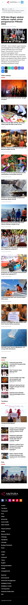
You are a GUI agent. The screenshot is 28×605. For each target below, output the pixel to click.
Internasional (5, 578)
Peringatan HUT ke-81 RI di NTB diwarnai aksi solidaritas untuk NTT (14, 248)
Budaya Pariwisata (6, 545)
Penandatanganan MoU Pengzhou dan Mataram (12, 479)
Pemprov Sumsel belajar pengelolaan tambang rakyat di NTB (13, 198)
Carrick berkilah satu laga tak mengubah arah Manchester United (17, 379)
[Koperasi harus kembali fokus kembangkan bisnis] (4, 395)
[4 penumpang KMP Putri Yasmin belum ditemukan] (14, 287)
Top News (4, 401)
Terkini (3, 505)
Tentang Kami (5, 588)
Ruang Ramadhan (6, 565)
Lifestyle (3, 542)
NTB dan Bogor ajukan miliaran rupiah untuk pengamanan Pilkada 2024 (13, 11)
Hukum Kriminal (5, 528)
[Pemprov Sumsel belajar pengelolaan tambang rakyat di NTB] (14, 188)
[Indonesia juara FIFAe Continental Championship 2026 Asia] (4, 365)
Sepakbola (4, 539)
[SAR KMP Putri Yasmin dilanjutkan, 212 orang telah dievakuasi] (14, 337)
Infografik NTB (5, 571)
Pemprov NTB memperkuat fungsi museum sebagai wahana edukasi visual (17, 429)
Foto (2, 462)
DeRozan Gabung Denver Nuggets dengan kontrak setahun (17, 386)
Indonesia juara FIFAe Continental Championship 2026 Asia (17, 364)
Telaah (3, 568)
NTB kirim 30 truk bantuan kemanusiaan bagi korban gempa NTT (14, 273)
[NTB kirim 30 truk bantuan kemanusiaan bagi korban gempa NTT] (14, 263)
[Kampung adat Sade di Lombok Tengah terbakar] (14, 88)
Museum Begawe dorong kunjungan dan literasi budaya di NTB (14, 148)
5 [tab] (18, 484)
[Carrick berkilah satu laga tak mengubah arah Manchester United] (4, 380)
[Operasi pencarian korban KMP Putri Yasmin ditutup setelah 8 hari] (14, 213)
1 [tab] (9, 484)
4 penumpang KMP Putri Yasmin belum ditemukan (13, 298)
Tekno (3, 560)
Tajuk (3, 554)
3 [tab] (14, 484)
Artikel (3, 552)
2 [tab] (11, 484)
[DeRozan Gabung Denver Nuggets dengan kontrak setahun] (4, 387)
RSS (2, 594)
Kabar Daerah (5, 524)
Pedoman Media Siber (7, 591)
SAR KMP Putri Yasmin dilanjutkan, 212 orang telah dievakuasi (13, 348)
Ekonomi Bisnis (5, 534)
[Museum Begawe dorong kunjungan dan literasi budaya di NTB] (14, 138)
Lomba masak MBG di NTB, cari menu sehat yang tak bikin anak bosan (13, 123)
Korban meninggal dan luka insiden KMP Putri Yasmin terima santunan (13, 323)
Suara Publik (4, 522)
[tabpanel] (14, 474)
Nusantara (4, 519)
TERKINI (3, 358)
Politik (3, 531)
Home (6, 9)
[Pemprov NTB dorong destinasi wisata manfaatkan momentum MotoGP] (14, 163)
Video (10, 9)
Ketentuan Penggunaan (8, 580)
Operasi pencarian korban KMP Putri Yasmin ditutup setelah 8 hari (12, 223)
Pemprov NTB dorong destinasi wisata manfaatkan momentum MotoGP (13, 173)
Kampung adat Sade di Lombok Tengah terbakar (13, 98)
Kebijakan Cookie (6, 586)
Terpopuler (4, 511)
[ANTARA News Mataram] (15, 2)
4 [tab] (16, 484)
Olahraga (4, 537)
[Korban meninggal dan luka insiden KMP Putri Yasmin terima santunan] (14, 312)
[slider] (3, 41)
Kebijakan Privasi (6, 583)
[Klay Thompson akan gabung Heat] (4, 372)
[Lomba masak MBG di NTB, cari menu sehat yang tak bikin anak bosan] (14, 113)
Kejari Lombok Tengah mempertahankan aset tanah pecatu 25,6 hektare (17, 455)
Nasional (3, 575)
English (3, 563)
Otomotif (4, 557)
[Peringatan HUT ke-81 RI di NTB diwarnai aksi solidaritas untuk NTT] (14, 238)
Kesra (2, 548)
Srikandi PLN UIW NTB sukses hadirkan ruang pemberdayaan (13, 422)
